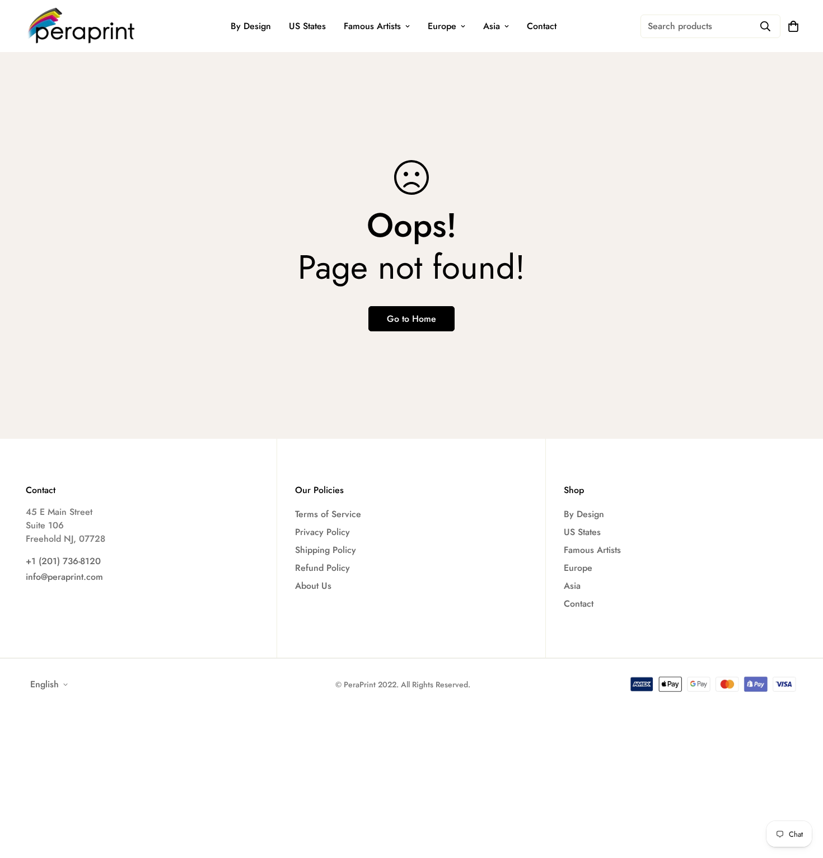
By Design (251, 26)
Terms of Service (328, 514)
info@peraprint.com (64, 576)
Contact (542, 26)
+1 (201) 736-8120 (63, 561)
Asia (491, 26)
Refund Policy (322, 567)
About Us (313, 585)
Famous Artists (372, 26)
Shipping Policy (325, 549)
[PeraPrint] (82, 26)
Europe (442, 26)
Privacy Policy (322, 532)
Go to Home (411, 318)
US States (307, 26)
